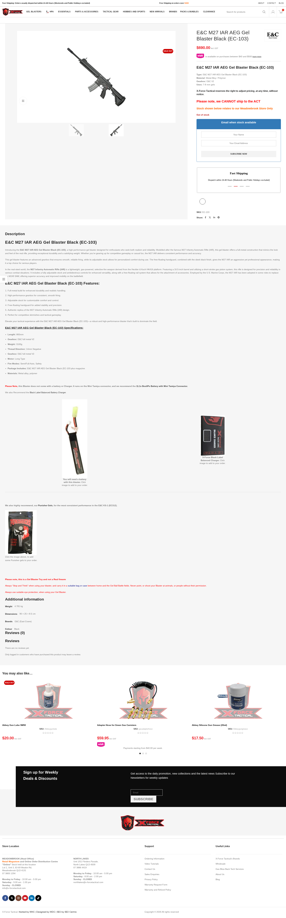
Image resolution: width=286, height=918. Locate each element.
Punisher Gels (45, 505)
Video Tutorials (152, 864)
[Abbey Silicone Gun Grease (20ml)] (238, 701)
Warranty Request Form (156, 884)
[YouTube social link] (25, 898)
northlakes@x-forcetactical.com (88, 882)
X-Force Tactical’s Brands (228, 858)
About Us (220, 874)
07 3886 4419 (80, 867)
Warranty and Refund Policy (158, 890)
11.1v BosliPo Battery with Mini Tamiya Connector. (162, 386)
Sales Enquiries (152, 874)
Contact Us (150, 869)
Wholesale (220, 864)
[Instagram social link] (18, 898)
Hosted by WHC (27, 912)
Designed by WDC (45, 912)
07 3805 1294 (8, 873)
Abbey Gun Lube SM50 (14, 725)
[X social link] (210, 217)
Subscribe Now (238, 154)
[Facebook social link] (205, 217)
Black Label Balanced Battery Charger (48, 392)
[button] (230, 186)
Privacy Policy (151, 879)
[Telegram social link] (219, 217)
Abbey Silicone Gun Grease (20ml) (209, 725)
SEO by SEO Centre (67, 912)
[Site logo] (12, 11)
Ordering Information (154, 858)
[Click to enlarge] (23, 101)
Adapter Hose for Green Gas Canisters (116, 725)
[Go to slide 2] (143, 753)
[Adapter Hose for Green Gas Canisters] (143, 701)
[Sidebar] (4, 279)
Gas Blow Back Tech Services (230, 869)
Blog (218, 879)
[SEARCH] (264, 11)
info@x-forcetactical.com (14, 888)
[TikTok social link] (38, 898)
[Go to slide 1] (140, 753)
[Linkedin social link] (214, 217)
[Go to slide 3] (146, 753)
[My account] (273, 12)
